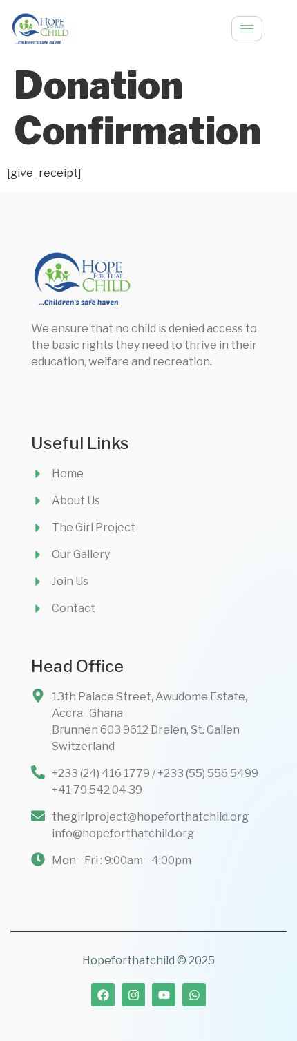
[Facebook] (103, 994)
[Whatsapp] (194, 994)
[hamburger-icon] (246, 28)
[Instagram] (133, 994)
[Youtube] (163, 994)
